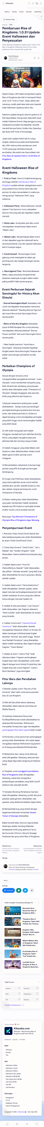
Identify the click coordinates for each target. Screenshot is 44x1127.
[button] (36, 3)
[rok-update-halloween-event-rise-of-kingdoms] (22, 77)
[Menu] (17, 1124)
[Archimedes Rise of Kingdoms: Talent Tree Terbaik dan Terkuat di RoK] (13, 954)
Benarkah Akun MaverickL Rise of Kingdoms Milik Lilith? (29, 910)
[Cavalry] (14, 12)
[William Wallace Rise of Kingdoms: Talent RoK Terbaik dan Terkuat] (13, 943)
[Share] (26, 1124)
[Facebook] (8, 1039)
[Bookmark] (33, 3)
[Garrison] (29, 12)
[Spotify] (15, 1039)
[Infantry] (7, 12)
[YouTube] (22, 1039)
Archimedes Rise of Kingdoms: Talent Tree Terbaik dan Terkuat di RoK (30, 953)
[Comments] (36, 1124)
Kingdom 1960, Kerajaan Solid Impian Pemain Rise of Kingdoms (31, 932)
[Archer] (21, 12)
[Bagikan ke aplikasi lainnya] (32, 890)
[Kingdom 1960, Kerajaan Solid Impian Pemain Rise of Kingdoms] (13, 932)
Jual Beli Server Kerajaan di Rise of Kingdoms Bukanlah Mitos (30, 964)
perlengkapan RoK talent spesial (16, 730)
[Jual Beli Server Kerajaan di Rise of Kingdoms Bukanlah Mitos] (13, 964)
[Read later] (34, 58)
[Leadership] (37, 12)
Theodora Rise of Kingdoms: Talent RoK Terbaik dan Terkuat (31, 921)
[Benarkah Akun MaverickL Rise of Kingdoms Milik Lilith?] (13, 910)
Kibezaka (9, 3)
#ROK (6, 881)
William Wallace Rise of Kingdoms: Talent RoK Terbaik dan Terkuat (30, 943)
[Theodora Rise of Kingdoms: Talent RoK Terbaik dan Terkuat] (13, 921)
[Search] (29, 3)
